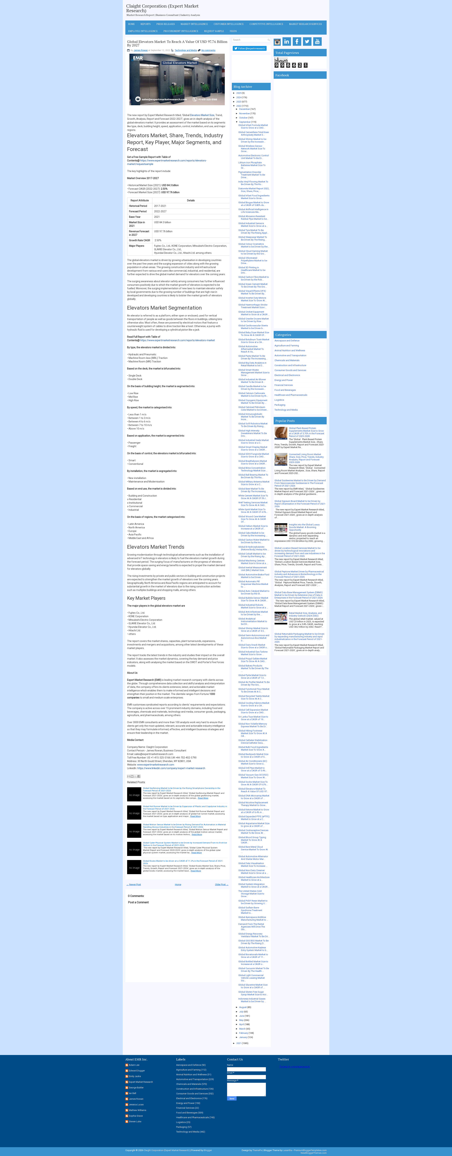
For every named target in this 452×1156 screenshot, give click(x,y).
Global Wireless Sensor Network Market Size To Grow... (251, 149)
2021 (238, 1043)
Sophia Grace (136, 1115)
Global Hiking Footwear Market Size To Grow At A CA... (252, 733)
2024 (238, 97)
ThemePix (257, 1150)
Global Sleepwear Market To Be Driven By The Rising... (252, 238)
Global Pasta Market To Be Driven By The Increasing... (252, 357)
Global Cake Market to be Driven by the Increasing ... (252, 534)
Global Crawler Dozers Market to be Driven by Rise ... (253, 320)
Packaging (280, 405)
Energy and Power (284, 380)
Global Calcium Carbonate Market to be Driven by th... (253, 394)
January (243, 1037)
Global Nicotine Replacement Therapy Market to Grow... (253, 804)
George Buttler (136, 1087)
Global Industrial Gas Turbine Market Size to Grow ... (252, 653)
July (241, 1011)
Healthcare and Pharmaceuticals (291, 395)
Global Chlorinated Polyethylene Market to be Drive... (252, 261)
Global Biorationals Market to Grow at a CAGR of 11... (253, 955)
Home (131, 24)
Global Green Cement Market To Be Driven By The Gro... (252, 285)
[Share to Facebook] (139, 776)
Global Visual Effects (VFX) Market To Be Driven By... (252, 292)
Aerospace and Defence (287, 340)
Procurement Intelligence (180, 31)
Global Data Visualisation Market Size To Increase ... (252, 864)
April (241, 1024)
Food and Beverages (285, 390)
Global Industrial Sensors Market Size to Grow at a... (252, 224)
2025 (238, 93)
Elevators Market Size (202, 115)
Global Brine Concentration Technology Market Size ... (252, 469)
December (244, 109)
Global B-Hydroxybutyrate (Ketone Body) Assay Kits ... (253, 548)
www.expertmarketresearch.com (155, 764)
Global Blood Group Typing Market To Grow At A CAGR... (252, 840)
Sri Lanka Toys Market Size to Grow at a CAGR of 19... (253, 718)
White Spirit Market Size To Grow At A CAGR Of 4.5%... (253, 510)
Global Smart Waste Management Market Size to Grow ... (254, 373)
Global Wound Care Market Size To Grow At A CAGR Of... (252, 519)
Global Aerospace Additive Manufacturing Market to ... (253, 918)
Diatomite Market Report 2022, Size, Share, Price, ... (253, 189)
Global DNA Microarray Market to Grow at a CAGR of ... (253, 797)
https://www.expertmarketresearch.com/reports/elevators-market (177, 340)
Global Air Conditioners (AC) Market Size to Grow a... (252, 762)
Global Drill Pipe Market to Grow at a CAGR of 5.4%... (252, 769)
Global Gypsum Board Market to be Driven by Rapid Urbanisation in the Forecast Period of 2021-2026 (300, 504)
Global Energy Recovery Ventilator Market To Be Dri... (253, 935)
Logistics (279, 400)
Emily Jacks (135, 1076)
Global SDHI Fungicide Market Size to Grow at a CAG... (253, 455)
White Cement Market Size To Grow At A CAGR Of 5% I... (253, 497)
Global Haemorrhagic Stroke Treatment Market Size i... (252, 306)
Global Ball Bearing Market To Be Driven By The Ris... (253, 476)
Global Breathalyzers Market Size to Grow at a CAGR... (252, 462)
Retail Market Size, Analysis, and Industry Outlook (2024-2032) (305, 614)
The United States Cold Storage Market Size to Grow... (251, 894)
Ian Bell (132, 1093)
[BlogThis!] (132, 776)
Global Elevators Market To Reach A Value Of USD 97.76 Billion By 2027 (177, 43)
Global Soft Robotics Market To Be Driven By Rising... (252, 425)
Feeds (233, 31)
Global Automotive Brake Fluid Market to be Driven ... (253, 576)
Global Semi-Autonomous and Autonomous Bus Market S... (253, 638)
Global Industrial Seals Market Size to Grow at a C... (253, 441)
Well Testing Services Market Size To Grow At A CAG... (252, 503)
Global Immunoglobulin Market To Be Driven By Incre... (251, 417)
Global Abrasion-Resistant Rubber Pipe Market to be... (253, 217)
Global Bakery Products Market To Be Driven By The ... (253, 668)
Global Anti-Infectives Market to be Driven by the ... (253, 613)
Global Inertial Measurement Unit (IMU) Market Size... (252, 568)
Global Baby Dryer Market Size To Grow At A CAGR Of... (253, 333)
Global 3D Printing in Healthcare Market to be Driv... (251, 270)
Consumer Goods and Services (290, 370)
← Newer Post (133, 884)
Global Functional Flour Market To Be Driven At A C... (253, 690)
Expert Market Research (141, 1082)
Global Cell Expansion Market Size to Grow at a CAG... (253, 711)
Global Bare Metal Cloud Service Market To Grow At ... (253, 849)
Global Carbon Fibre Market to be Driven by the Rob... (253, 278)
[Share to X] (135, 776)
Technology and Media (186, 50)
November (244, 113)
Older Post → (221, 884)
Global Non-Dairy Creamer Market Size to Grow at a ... (253, 871)
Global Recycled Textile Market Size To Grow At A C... (253, 697)
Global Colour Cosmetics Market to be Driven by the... (253, 245)
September (245, 122)
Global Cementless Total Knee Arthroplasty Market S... (253, 133)
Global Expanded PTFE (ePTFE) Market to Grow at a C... (254, 817)
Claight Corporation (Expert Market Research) (162, 8)
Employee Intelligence (143, 31)
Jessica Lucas (136, 1104)
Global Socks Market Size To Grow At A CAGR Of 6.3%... (253, 783)
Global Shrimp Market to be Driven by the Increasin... (252, 140)
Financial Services (284, 385)
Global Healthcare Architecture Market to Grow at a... (253, 878)
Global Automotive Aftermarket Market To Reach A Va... (251, 349)
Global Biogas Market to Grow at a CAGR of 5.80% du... (253, 203)
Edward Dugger (137, 1070)
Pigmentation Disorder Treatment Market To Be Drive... (251, 175)
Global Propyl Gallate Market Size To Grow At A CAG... (252, 660)
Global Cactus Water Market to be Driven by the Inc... (253, 541)
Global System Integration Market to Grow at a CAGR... (253, 885)
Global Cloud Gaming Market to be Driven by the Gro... (253, 252)
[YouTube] (318, 46)
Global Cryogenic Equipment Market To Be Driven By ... (252, 401)
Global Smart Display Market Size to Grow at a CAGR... (252, 448)
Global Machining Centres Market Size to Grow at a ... (253, 562)
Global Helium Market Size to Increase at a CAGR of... (253, 527)
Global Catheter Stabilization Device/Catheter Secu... (252, 741)
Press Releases (165, 24)
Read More (203, 798)
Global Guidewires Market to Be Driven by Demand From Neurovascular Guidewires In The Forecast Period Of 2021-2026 (300, 483)
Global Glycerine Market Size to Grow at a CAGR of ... (252, 986)
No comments (208, 50)
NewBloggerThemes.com (314, 1153)
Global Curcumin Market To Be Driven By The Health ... (253, 969)
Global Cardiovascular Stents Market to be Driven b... (253, 327)
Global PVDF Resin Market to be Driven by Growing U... (252, 902)
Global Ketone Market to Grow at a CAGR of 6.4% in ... (253, 811)
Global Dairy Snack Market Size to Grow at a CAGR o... (253, 646)
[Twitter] (308, 46)
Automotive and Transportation (290, 355)
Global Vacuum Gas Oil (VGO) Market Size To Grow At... (253, 776)
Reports (146, 24)
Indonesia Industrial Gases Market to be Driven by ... (252, 1000)
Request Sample (214, 31)
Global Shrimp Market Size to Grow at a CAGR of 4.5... (253, 629)
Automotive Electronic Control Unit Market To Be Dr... (253, 156)
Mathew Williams (137, 1110)
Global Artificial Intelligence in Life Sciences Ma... (253, 210)
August (243, 1007)
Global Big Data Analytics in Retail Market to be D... (252, 364)
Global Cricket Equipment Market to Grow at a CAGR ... (254, 313)
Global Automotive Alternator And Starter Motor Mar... (253, 857)
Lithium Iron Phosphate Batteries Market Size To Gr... (252, 165)
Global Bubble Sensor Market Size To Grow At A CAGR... (253, 599)
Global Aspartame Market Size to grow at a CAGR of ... (253, 824)
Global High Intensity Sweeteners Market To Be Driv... (252, 433)
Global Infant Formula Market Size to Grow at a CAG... (253, 126)
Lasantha (287, 1150)
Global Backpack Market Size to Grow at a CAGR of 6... (253, 755)
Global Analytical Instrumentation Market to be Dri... (252, 621)
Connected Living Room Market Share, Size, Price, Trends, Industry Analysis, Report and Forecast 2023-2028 (306, 458)
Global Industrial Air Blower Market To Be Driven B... (252, 380)
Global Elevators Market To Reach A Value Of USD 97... (253, 790)
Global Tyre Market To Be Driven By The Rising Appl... (253, 231)
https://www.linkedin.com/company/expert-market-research (171, 768)
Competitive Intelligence (266, 24)
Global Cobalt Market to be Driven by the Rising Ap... (252, 555)
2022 (238, 106)
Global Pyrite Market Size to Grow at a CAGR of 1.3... (252, 676)
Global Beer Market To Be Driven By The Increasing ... (253, 490)
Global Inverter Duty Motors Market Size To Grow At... (252, 299)
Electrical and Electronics (287, 375)
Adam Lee (134, 1065)
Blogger (208, 1150)
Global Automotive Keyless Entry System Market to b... (253, 949)
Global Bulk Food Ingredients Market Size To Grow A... (253, 748)
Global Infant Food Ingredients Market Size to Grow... (253, 197)
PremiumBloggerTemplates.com (310, 1150)
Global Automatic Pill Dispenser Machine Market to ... (253, 584)
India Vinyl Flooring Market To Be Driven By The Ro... (253, 183)
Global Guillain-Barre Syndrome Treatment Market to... (250, 910)
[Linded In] (287, 46)
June (241, 1016)
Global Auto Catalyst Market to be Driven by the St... (253, 592)
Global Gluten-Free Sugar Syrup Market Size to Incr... (253, 993)
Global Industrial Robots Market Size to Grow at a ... (253, 606)
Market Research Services (305, 24)
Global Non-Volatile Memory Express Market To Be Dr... (252, 725)
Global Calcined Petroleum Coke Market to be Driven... (253, 408)
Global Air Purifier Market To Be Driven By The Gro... (254, 683)
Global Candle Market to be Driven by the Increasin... (252, 387)
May (241, 1020)
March (242, 1028)
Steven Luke (135, 1121)
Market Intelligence (194, 24)
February (243, 1033)
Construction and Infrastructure (290, 365)
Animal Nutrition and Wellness (290, 350)
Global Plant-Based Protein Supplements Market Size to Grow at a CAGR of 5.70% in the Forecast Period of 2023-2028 (306, 432)
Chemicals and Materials (287, 360)
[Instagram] (278, 46)
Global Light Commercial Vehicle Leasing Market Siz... (251, 978)
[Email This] (128, 776)
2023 (238, 101)
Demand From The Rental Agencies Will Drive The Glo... (251, 927)
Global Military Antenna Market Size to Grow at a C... (253, 483)
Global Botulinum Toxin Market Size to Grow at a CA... (253, 340)
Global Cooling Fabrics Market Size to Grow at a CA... (253, 704)
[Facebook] (297, 46)
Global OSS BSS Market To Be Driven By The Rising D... (253, 942)
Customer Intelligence (229, 24)
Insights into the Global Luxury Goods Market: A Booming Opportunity (304, 527)
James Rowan (141, 50)
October (243, 117)
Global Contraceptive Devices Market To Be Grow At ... (253, 831)
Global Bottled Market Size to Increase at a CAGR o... (253, 962)
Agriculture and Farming (287, 345)
